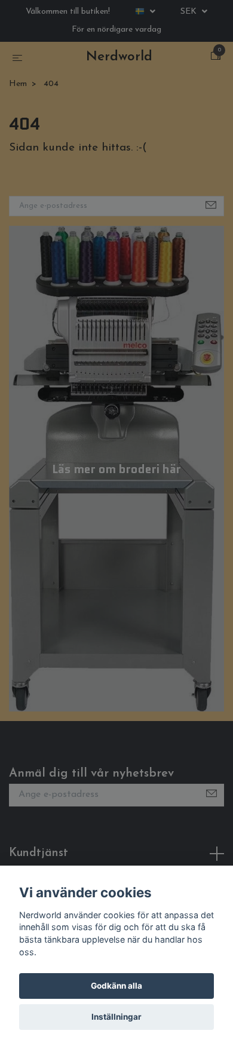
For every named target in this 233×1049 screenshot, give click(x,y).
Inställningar (116, 1017)
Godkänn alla (116, 985)
